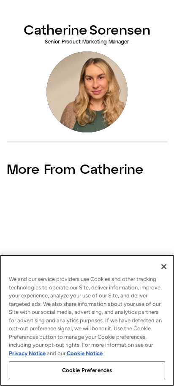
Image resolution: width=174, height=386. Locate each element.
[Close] (164, 266)
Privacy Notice (27, 353)
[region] (87, 320)
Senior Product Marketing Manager (87, 41)
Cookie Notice (85, 353)
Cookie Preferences (87, 370)
